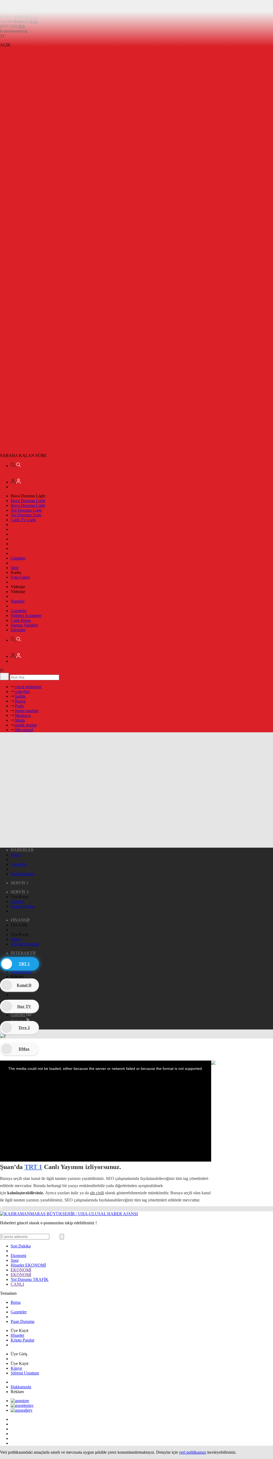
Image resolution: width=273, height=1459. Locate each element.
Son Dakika (21, 1246)
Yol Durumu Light (26, 510)
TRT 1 (33, 1166)
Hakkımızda (21, 1387)
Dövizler (18, 630)
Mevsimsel (23, 730)
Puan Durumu (22, 874)
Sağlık (20, 696)
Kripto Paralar (22, 906)
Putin (19, 706)
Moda (19, 720)
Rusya (20, 701)
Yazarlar (18, 601)
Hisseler (17, 901)
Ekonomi (18, 1255)
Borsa (16, 854)
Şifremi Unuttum (25, 944)
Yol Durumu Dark (26, 515)
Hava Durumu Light (28, 500)
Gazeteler (19, 610)
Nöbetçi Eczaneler (26, 615)
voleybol (22, 691)
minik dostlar (25, 725)
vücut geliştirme (28, 686)
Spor (15, 567)
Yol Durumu (30, 1279)
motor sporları (26, 710)
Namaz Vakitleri (24, 625)
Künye (16, 939)
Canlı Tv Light (23, 520)
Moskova (22, 715)
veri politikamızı (192, 1452)
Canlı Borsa (21, 620)
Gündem (18, 558)
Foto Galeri (20, 577)
